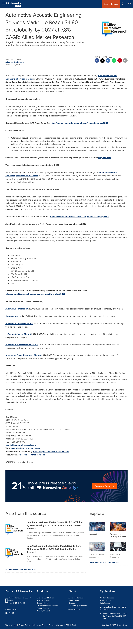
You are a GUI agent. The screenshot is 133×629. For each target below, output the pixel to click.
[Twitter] (13, 612)
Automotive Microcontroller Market (21, 344)
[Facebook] (10, 612)
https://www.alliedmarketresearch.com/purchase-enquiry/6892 (79, 216)
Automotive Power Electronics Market (23, 355)
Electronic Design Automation (96, 555)
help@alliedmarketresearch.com (20, 445)
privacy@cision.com (119, 613)
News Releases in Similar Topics (103, 562)
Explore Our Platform (45, 598)
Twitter (33, 454)
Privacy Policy (24, 625)
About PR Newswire (76, 598)
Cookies (75, 625)
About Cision (73, 600)
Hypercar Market (13, 316)
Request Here (104, 157)
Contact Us (10, 609)
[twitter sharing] (102, 60)
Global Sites (73, 609)
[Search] (129, 4)
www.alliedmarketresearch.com (25, 448)
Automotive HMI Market (16, 308)
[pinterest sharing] (119, 60)
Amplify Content (43, 611)
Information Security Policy (43, 625)
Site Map (59, 625)
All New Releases (107, 598)
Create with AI (42, 603)
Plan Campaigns (43, 600)
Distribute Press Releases (47, 605)
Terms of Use (10, 625)
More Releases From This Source (19, 569)
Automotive (94, 534)
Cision (119, 625)
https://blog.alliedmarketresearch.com (51, 451)
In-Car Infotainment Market (18, 334)
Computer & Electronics (115, 555)
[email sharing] (125, 60)
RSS (67, 625)
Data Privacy (105, 603)
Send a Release (111, 3)
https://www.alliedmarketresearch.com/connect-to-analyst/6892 (35, 293)
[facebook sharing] (97, 60)
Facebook (23, 454)
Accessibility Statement (77, 605)
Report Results (43, 608)
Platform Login (105, 600)
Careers (71, 603)
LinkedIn (41, 454)
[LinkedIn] (6, 612)
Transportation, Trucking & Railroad (118, 535)
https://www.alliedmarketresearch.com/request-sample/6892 (79, 123)
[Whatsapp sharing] (114, 60)
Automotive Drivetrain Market (19, 323)
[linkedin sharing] (108, 60)
